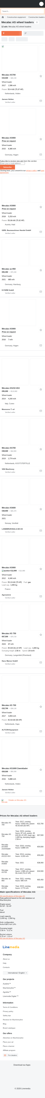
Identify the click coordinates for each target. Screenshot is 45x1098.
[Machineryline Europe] (16, 4)
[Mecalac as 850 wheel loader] (22, 252)
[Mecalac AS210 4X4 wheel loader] (22, 371)
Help (4, 963)
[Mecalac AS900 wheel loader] (22, 189)
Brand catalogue (9, 1028)
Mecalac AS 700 (9, 705)
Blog (4, 1024)
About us (6, 959)
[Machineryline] (2, 17)
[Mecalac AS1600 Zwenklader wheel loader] (22, 752)
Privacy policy (8, 1011)
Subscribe (7, 167)
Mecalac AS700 (9, 75)
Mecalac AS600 (9, 508)
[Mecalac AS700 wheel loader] (22, 58)
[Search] (41, 11)
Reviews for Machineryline (13, 1020)
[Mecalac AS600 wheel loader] (22, 491)
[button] (41, 4)
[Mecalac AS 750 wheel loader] (22, 617)
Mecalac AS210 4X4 (11, 388)
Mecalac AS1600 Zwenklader (15, 768)
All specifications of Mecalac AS (12, 896)
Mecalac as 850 (9, 269)
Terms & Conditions (10, 1007)
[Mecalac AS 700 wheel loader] (22, 689)
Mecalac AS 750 (9, 633)
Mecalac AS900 (9, 138)
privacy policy (31, 171)
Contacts (6, 967)
